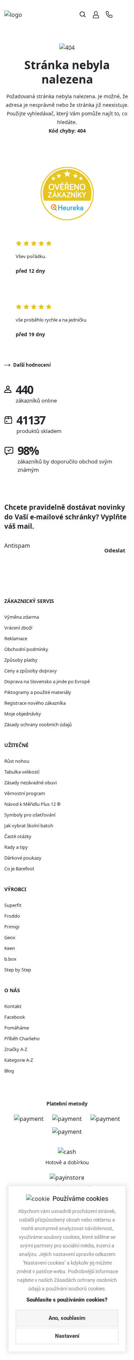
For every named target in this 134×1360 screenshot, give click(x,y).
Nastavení (67, 1336)
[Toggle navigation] (124, 14)
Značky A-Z (15, 1049)
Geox (9, 937)
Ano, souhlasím (67, 1318)
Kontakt (12, 1006)
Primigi (11, 926)
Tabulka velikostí (21, 772)
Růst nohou (16, 761)
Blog (9, 1070)
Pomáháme (16, 1027)
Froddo (12, 916)
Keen (9, 948)
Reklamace (15, 638)
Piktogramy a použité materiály (37, 692)
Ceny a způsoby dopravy (30, 670)
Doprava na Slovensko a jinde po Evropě (47, 681)
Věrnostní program (24, 793)
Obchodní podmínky (26, 649)
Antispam (17, 546)
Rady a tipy (16, 847)
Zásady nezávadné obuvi (30, 782)
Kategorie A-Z (18, 1060)
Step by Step (17, 969)
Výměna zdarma (21, 617)
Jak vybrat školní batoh (28, 825)
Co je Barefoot (19, 868)
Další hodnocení (32, 365)
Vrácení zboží (18, 627)
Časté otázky (17, 836)
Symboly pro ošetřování (29, 815)
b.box (10, 959)
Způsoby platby (21, 660)
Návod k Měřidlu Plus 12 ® (32, 804)
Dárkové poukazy (22, 858)
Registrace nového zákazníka (35, 703)
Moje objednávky (22, 713)
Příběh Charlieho (22, 1038)
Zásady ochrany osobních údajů (38, 724)
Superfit (12, 905)
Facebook (14, 1017)
